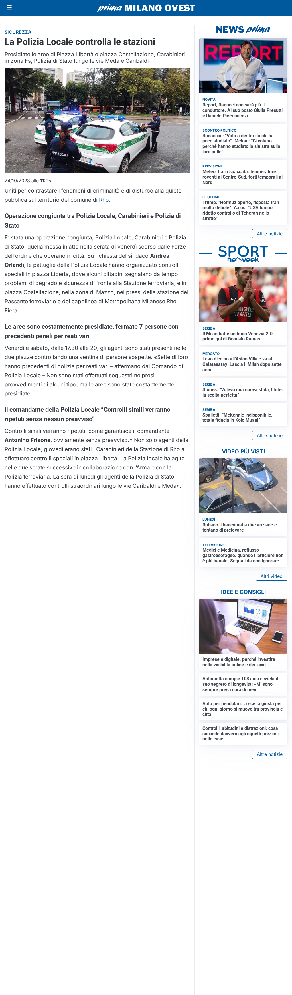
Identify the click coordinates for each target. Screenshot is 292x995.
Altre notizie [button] (270, 234)
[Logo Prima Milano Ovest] (145, 8)
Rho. (105, 199)
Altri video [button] (272, 576)
